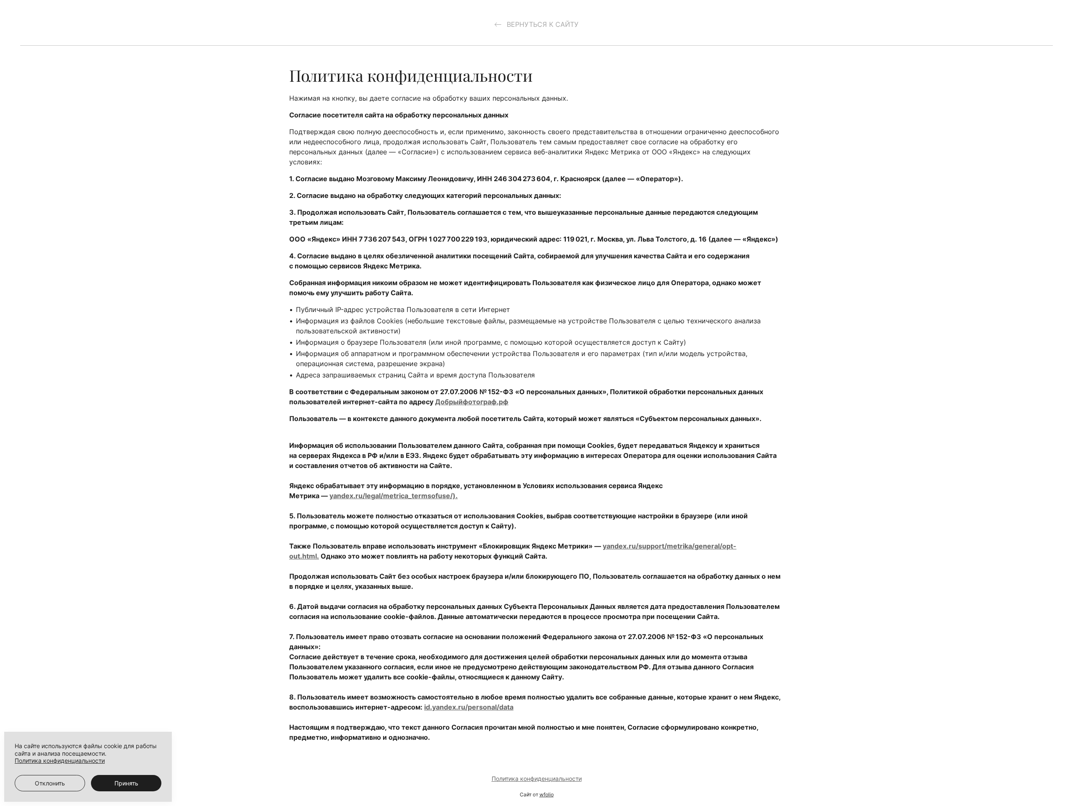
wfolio (546, 794)
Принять (126, 783)
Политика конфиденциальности (537, 778)
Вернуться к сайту (541, 24)
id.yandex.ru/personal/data (468, 707)
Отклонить (50, 783)
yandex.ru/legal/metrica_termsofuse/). (393, 495)
